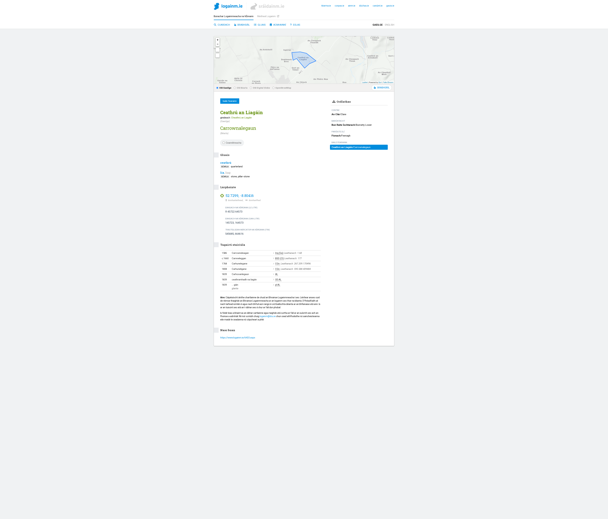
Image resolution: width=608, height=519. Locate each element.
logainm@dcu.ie (268, 316)
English (389, 24)
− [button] (217, 44)
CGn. (277, 263)
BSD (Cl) (279, 258)
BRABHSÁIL (383, 87)
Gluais (261, 24)
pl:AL (277, 284)
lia (222, 172)
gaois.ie (390, 5)
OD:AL (278, 279)
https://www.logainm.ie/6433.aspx (237, 337)
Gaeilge (378, 24)
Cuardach (223, 24)
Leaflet (364, 82)
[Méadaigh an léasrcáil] (217, 50)
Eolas (296, 24)
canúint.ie (378, 5)
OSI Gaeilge (225, 87)
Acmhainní (279, 24)
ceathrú (225, 162)
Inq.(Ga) (279, 253)
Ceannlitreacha (233, 142)
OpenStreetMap (283, 87)
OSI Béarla (242, 87)
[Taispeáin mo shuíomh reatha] (217, 55)
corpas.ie (339, 5)
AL (276, 274)
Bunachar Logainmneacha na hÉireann (233, 16)
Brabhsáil (243, 24)
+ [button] (217, 39)
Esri (380, 82)
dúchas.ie (364, 5)
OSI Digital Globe (261, 87)
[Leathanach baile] (228, 7)
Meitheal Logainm (266, 16)
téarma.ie (326, 5)
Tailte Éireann (388, 82)
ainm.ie (351, 5)
